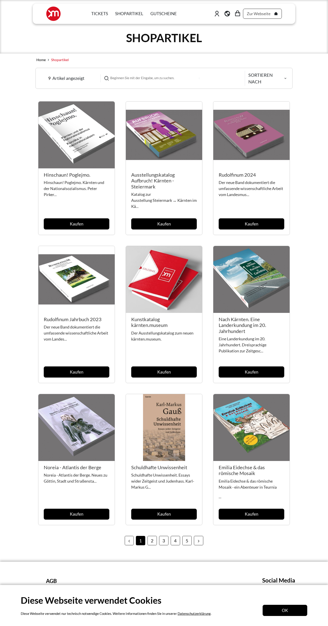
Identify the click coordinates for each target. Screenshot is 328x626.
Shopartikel (60, 60)
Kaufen (76, 223)
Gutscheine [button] (163, 13)
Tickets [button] (99, 13)
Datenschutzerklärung (194, 614)
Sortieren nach (260, 78)
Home (41, 60)
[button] (227, 13)
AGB (51, 581)
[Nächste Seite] (198, 540)
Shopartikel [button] (129, 13)
